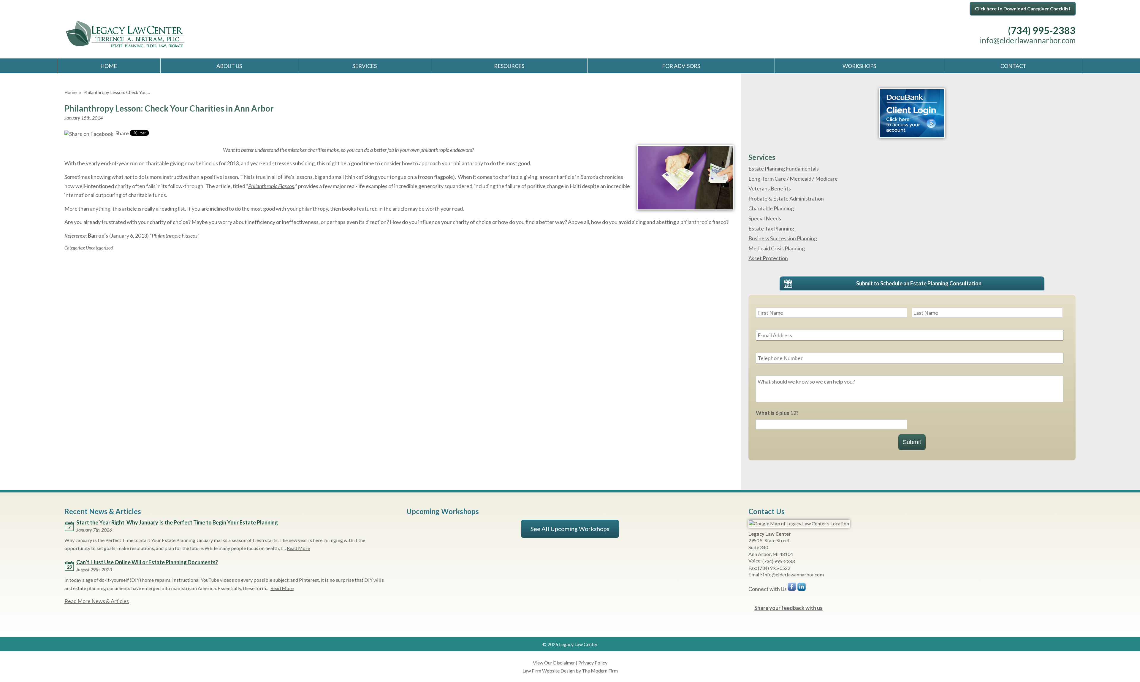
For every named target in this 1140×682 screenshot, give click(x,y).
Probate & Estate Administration (786, 198)
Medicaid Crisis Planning (776, 248)
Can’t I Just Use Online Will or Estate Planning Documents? (147, 562)
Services (364, 66)
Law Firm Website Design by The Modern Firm (570, 670)
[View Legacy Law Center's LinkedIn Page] (801, 588)
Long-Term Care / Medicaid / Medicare (793, 178)
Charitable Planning (771, 208)
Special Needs (764, 218)
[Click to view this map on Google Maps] (799, 523)
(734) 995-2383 (1042, 30)
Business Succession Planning (782, 238)
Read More (298, 548)
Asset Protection (768, 258)
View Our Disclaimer (554, 662)
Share (122, 133)
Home (108, 66)
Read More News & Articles (96, 601)
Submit (912, 442)
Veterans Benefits (769, 188)
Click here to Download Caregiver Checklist (1023, 8)
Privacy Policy (592, 662)
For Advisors (681, 66)
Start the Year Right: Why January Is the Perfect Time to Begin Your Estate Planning (177, 522)
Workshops (859, 66)
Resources (509, 66)
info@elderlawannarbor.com (1028, 40)
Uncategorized (99, 247)
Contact (1013, 66)
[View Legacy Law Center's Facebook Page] (792, 588)
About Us (229, 66)
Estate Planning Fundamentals (783, 168)
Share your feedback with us (788, 608)
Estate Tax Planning (771, 228)
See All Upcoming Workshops (570, 528)
